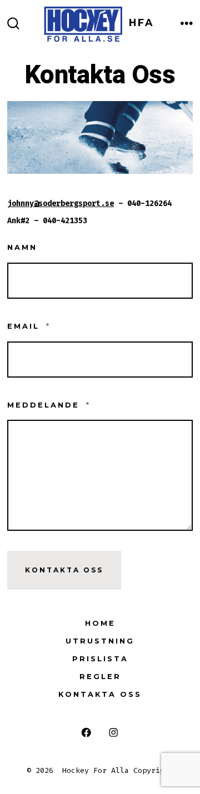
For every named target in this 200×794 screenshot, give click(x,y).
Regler (100, 676)
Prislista (100, 659)
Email (29, 326)
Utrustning (100, 641)
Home (100, 623)
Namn (22, 247)
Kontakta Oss (64, 570)
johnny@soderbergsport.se (60, 203)
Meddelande (49, 405)
